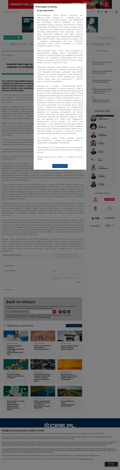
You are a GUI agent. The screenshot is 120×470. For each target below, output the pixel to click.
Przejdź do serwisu (60, 166)
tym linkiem (50, 77)
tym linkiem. (56, 46)
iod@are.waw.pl (76, 129)
